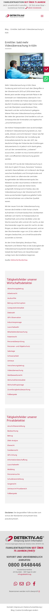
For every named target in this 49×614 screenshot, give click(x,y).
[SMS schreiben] (28, 584)
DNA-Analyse (12, 440)
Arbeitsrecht (12, 293)
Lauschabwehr (13, 327)
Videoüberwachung (15, 370)
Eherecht (11, 445)
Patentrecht (12, 336)
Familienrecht (12, 450)
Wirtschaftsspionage (15, 384)
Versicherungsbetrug (15, 365)
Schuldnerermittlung (15, 479)
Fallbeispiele (12, 394)
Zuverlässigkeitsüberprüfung (18, 389)
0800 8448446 (34, 8)
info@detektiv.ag (24, 574)
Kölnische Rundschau (19, 260)
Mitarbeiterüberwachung (17, 332)
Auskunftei (11, 298)
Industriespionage (14, 322)
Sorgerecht (11, 483)
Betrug (10, 435)
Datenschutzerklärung (32, 607)
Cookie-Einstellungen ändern (27, 610)
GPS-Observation (14, 317)
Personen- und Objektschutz (18, 346)
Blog (12, 610)
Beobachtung (12, 431)
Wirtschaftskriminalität (16, 380)
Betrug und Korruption (16, 303)
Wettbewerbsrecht (14, 375)
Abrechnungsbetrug (15, 288)
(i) (39, 591)
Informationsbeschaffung (17, 459)
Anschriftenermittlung (16, 426)
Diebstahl (11, 312)
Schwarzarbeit (13, 356)
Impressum (18, 607)
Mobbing (11, 469)
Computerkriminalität (15, 307)
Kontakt (10, 607)
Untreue (10, 360)
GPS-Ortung (12, 455)
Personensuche (13, 474)
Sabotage (11, 351)
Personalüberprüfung (15, 341)
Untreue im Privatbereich (17, 488)
